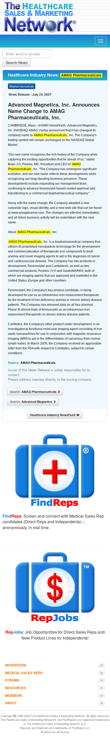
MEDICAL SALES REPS (24, 672)
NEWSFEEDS (15, 665)
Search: (33, 391)
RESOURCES (15, 687)
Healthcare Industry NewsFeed (53, 415)
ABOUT (11, 702)
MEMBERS (13, 695)
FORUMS (12, 680)
